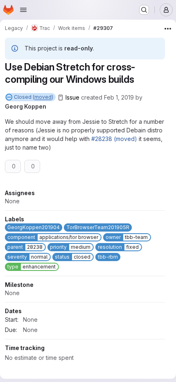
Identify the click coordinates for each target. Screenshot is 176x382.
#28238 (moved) (114, 138)
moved (43, 97)
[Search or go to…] (144, 10)
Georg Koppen (25, 106)
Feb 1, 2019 (119, 97)
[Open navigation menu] (23, 9)
